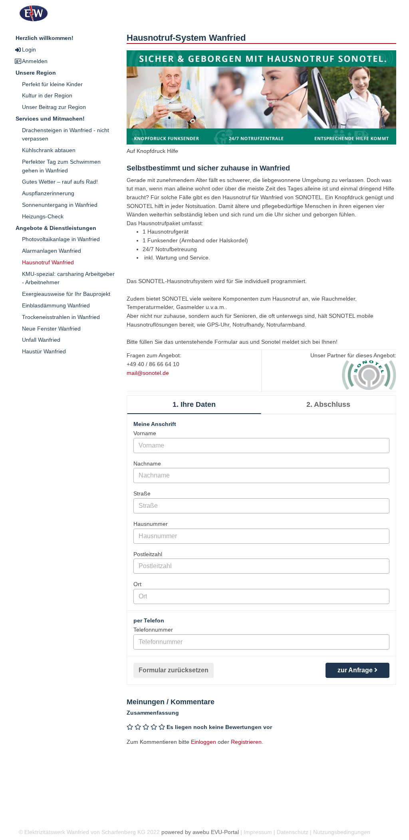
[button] (261, 104)
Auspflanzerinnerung (48, 193)
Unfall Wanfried (41, 340)
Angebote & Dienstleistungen (56, 228)
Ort (137, 584)
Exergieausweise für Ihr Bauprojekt (66, 294)
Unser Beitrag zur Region (54, 107)
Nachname (147, 463)
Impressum (258, 832)
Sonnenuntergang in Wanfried (59, 205)
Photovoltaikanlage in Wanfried (61, 239)
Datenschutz (292, 832)
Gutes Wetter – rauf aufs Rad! (60, 181)
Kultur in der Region (47, 95)
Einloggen (203, 742)
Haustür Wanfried (44, 351)
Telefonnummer (153, 629)
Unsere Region (36, 72)
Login (29, 49)
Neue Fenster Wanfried (51, 328)
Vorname (144, 433)
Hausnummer (150, 524)
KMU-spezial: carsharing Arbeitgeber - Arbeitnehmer (68, 278)
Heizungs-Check (43, 216)
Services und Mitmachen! (50, 118)
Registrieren (246, 742)
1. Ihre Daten (194, 404)
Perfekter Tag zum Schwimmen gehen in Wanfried (61, 166)
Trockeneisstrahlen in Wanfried (61, 317)
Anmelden (35, 61)
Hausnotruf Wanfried (48, 262)
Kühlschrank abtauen (48, 150)
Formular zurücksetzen (173, 670)
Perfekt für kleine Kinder (52, 84)
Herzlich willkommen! (44, 38)
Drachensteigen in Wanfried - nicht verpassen (65, 134)
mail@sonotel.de (148, 373)
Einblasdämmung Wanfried (56, 305)
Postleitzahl (147, 554)
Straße (142, 493)
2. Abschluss (328, 404)
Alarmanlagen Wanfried (51, 251)
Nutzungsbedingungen (341, 832)
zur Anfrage (356, 670)
